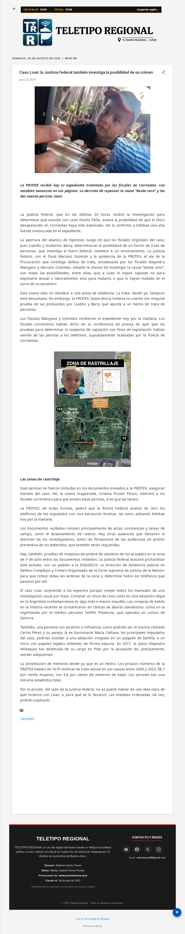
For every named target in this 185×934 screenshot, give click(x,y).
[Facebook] (137, 849)
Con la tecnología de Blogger (93, 918)
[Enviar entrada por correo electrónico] (21, 711)
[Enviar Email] (126, 849)
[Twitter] (148, 849)
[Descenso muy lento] (177, 912)
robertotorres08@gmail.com (150, 857)
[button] (163, 72)
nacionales (27, 718)
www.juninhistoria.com (73, 875)
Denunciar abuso (92, 926)
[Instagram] (159, 849)
